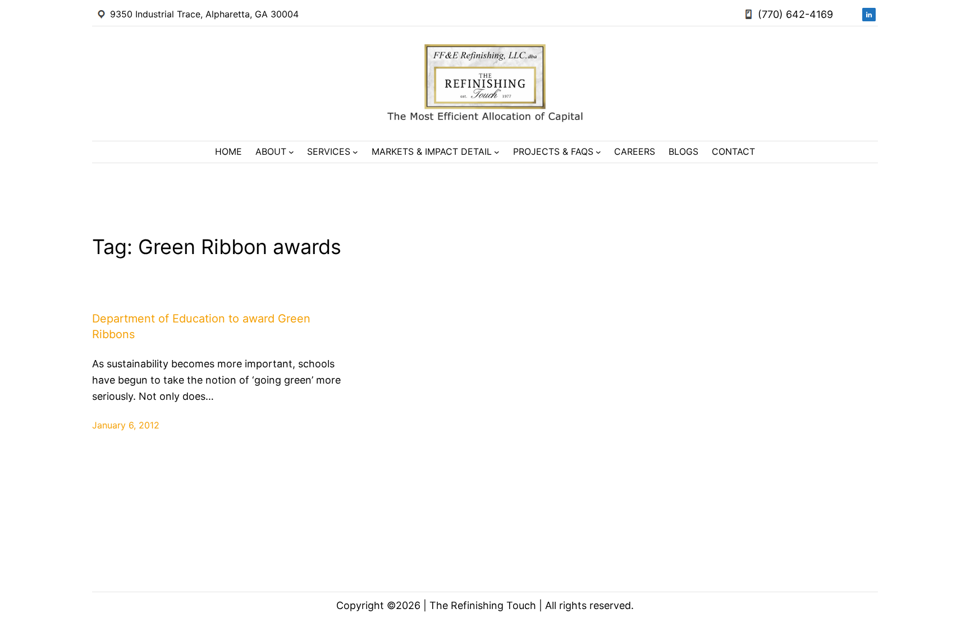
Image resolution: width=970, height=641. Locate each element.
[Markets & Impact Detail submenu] (497, 152)
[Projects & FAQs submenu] (598, 152)
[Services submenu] (355, 152)
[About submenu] (291, 152)
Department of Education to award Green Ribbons (201, 326)
